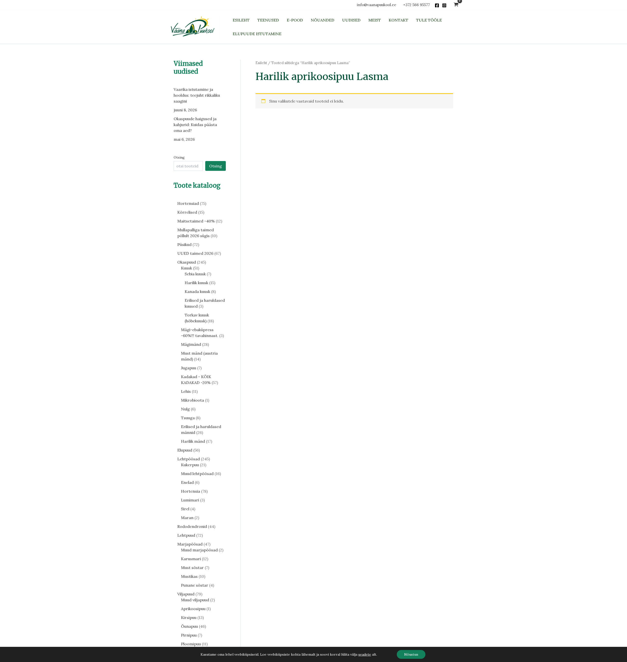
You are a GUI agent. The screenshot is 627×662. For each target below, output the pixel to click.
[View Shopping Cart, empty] (455, 5)
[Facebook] (437, 5)
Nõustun (411, 654)
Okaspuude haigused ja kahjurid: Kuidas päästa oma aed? (195, 124)
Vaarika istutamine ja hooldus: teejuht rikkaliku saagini (197, 95)
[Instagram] (444, 5)
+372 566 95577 (416, 4)
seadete (364, 654)
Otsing (179, 157)
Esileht (261, 62)
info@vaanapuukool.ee (377, 4)
